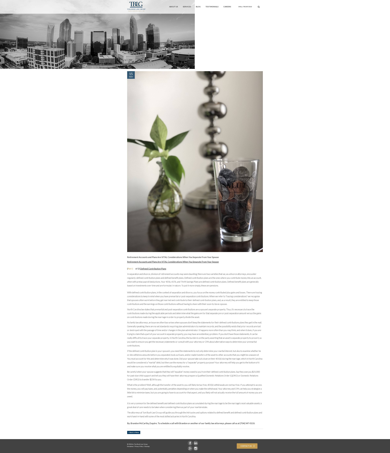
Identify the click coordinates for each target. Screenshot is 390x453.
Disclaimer (130, 446)
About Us (173, 7)
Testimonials (211, 7)
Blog (198, 7)
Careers (227, 7)
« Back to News (133, 432)
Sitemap (147, 446)
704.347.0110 (247, 7)
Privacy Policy (139, 446)
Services (187, 7)
